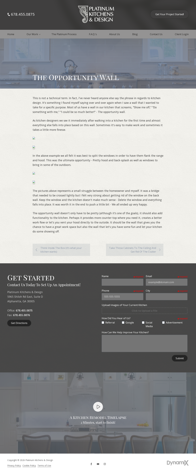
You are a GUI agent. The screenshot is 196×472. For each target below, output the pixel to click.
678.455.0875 (23, 14)
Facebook (91, 464)
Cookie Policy (29, 465)
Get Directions (19, 323)
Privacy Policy (14, 465)
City (148, 290)
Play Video (98, 407)
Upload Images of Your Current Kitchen (124, 305)
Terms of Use (44, 465)
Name (105, 276)
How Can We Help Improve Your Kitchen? (125, 332)
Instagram (105, 464)
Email (149, 276)
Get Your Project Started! (169, 14)
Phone (105, 290)
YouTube (98, 464)
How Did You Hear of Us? (116, 318)
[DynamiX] (178, 462)
